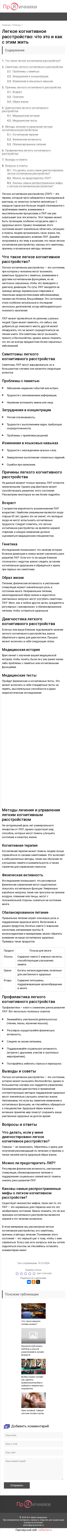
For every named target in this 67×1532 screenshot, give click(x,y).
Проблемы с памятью (23, 71)
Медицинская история (23, 115)
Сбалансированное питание (26, 144)
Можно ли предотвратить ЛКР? (29, 178)
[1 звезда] (17, 1273)
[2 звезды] (22, 1273)
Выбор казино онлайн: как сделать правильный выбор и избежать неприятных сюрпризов (32, 1383)
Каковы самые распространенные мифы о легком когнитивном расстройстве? (35, 184)
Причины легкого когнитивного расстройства (31, 87)
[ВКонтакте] (29, 1282)
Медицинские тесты (22, 120)
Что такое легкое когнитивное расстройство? (31, 60)
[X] (38, 1282)
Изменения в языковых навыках (30, 81)
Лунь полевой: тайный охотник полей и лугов (32, 1412)
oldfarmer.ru (45, 1530)
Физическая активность (24, 139)
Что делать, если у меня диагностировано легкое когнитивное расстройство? (35, 172)
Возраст (14, 91)
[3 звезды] (26, 1273)
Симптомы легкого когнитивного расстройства (32, 66)
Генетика (15, 96)
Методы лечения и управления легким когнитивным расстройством (27, 128)
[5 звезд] (34, 1273)
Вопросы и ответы (15, 165)
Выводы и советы (14, 159)
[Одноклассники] (33, 1282)
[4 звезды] (30, 1273)
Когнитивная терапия (22, 134)
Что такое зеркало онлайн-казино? (30, 1322)
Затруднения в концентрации (27, 76)
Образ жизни (17, 101)
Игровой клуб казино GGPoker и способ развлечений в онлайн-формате (32, 1350)
